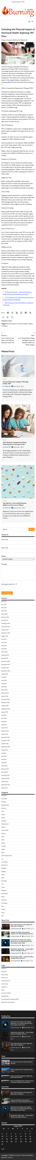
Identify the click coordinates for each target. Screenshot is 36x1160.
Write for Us (4, 977)
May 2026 (3, 607)
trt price (30, 324)
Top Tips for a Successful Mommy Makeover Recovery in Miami (14, 504)
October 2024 (5, 667)
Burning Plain (17, 1155)
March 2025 (4, 652)
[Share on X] (12, 312)
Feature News (4, 830)
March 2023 (4, 727)
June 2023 (4, 718)
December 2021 (5, 775)
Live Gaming (4, 862)
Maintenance (4, 865)
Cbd (2, 811)
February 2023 (5, 731)
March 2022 (4, 765)
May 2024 (3, 683)
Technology (4, 903)
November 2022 (5, 740)
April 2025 (4, 648)
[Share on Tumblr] (3, 317)
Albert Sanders (15, 928)
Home (3, 852)
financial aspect (11, 324)
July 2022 (3, 753)
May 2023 (3, 721)
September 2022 (5, 746)
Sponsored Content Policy (7, 1002)
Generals (3, 846)
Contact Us (4, 987)
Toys (2, 906)
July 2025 (3, 639)
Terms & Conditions (6, 993)
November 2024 (5, 664)
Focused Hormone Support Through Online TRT (15, 383)
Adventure (4, 795)
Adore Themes (8, 1157)
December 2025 (5, 623)
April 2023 (4, 724)
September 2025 (5, 633)
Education (3, 821)
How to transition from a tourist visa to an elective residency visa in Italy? (22, 1081)
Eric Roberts (22, 40)
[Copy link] (12, 317)
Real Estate (4, 881)
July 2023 (3, 715)
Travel (2, 912)
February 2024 (5, 693)
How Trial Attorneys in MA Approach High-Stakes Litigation (21, 925)
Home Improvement (6, 855)
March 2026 (4, 614)
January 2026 (4, 620)
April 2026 (4, 610)
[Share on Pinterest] (25, 312)
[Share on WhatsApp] (21, 312)
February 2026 (5, 617)
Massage (3, 871)
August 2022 (4, 750)
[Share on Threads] (7, 317)
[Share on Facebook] (8, 312)
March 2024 (4, 690)
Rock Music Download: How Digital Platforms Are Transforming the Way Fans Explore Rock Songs (21, 941)
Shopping (3, 890)
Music (2, 874)
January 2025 (4, 658)
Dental (3, 817)
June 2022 (4, 756)
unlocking (4, 326)
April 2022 (4, 762)
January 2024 (4, 696)
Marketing (3, 868)
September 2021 (5, 784)
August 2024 (4, 674)
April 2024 (4, 686)
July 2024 (3, 677)
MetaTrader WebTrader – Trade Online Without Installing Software (22, 949)
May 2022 (3, 759)
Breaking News (5, 805)
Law (2, 858)
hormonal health (22, 324)
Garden (3, 843)
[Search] (32, 21)
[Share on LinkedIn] (17, 312)
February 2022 (5, 769)
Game (2, 839)
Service (3, 887)
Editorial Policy (5, 996)
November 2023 (5, 702)
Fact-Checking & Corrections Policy (10, 999)
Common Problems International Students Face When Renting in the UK (22, 933)
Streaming (3, 900)
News (2, 877)
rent (2, 884)
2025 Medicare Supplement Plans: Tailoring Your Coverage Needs (15, 443)
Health (10, 321)
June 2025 (4, 642)
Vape (2, 915)
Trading (3, 909)
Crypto (3, 814)
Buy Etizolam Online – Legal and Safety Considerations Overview (22, 957)
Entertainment (5, 824)
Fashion (3, 827)
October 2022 (5, 743)
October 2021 (4, 781)
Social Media (4, 893)
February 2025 (5, 655)
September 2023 (5, 709)
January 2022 (4, 772)
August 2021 (4, 788)
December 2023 (5, 699)
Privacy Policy (4, 974)
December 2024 (5, 661)
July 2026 (3, 601)
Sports (3, 896)
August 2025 (4, 636)
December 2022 (5, 737)
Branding (3, 801)
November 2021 (5, 778)
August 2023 (4, 712)
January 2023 (4, 734)
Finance (3, 833)
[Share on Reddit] (30, 312)
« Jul (2, 1149)
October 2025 (5, 629)
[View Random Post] (29, 21)
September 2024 (5, 671)
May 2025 (3, 645)
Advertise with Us (5, 980)
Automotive (4, 798)
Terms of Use (4, 984)
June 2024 (4, 680)
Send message (7, 593)
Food (2, 836)
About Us (3, 968)
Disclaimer (4, 971)
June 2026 (4, 604)
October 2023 (5, 705)
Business (3, 808)
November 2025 (5, 626)
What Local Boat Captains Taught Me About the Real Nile (21, 1076)
